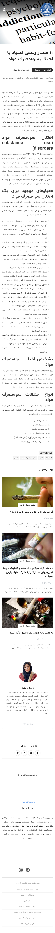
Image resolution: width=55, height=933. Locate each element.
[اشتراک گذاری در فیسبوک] (37, 753)
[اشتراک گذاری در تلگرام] (17, 753)
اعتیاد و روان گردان (42, 70)
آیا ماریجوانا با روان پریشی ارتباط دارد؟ (31, 512)
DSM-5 (49, 458)
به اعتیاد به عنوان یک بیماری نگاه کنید (31, 633)
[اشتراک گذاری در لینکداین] (24, 753)
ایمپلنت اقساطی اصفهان (27, 906)
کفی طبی (27, 901)
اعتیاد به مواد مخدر (28, 458)
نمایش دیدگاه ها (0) (26, 775)
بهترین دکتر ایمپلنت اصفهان (27, 889)
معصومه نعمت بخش (45, 639)
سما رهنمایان (48, 518)
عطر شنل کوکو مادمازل (27, 918)
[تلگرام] (28, 870)
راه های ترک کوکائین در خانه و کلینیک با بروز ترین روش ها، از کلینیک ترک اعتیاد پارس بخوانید (28, 572)
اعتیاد (41, 458)
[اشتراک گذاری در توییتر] (31, 753)
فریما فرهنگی (27, 688)
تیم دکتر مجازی (47, 583)
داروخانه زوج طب (27, 895)
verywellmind (46, 453)
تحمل (16, 458)
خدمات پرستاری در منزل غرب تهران (27, 912)
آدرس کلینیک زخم (27, 923)
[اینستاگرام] (21, 870)
